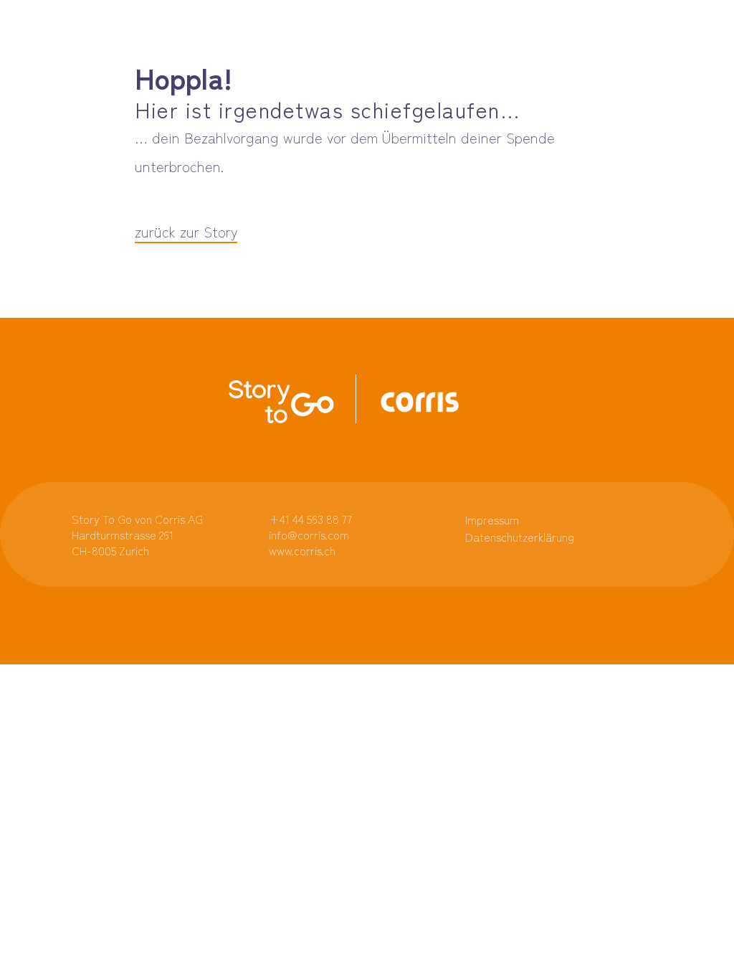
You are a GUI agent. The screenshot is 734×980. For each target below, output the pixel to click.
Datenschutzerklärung (519, 536)
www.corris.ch (302, 550)
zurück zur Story (186, 231)
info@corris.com (309, 534)
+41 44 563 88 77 (310, 518)
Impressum (492, 519)
